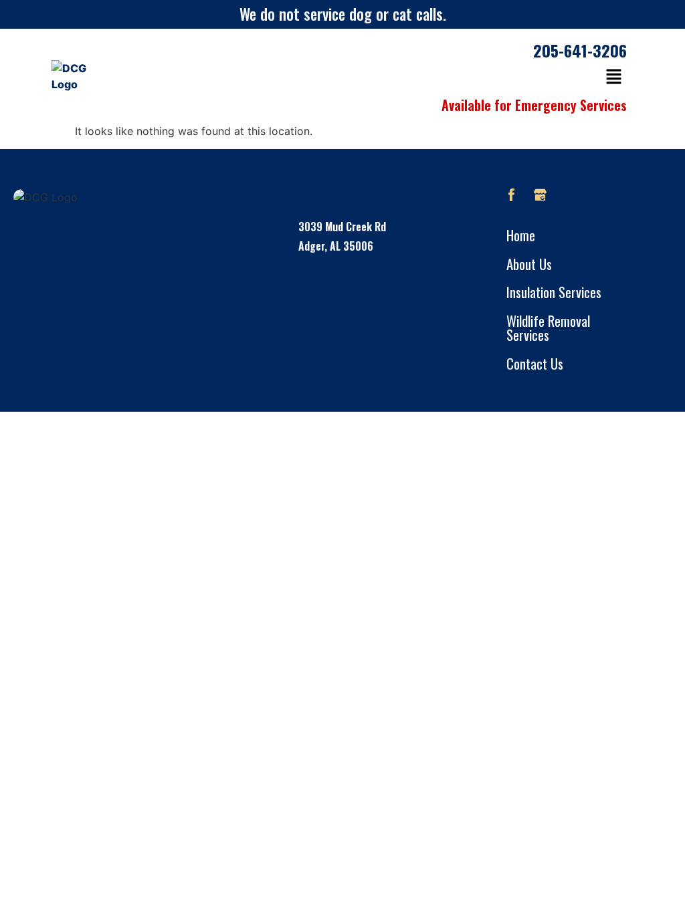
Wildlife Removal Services (548, 327)
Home (520, 235)
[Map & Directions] (342, 284)
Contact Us (534, 363)
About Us (529, 263)
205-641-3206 (580, 50)
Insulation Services (553, 291)
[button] (613, 77)
